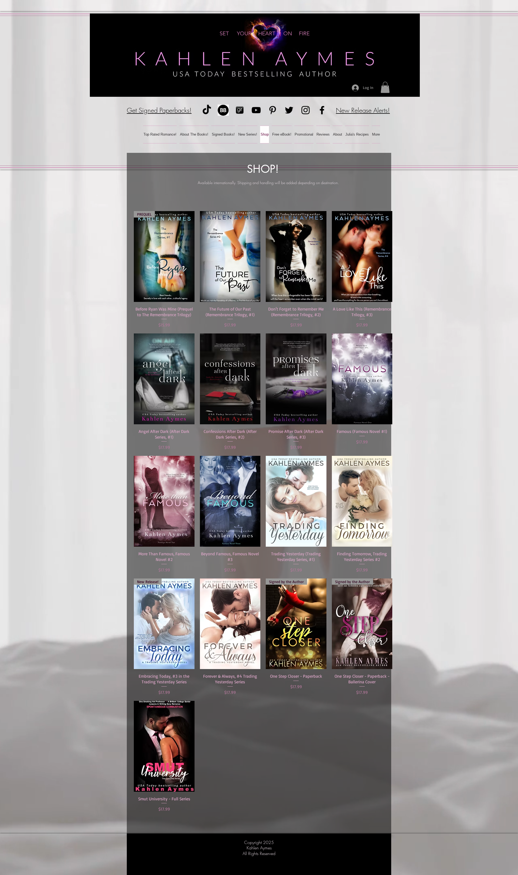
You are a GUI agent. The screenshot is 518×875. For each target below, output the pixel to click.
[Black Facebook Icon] (322, 110)
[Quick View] (230, 256)
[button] (385, 87)
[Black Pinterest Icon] (272, 110)
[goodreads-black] (239, 110)
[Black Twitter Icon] (289, 110)
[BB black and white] (223, 110)
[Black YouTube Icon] (256, 110)
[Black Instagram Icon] (305, 110)
